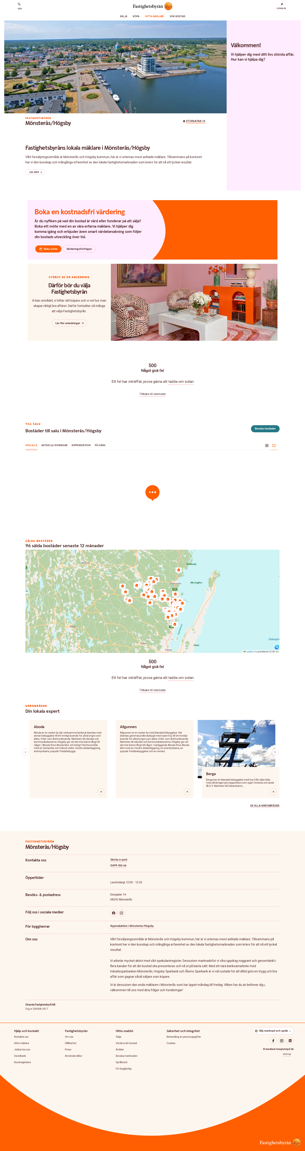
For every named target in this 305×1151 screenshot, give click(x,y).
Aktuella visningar (54, 445)
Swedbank (20, 1055)
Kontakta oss (21, 1036)
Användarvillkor (73, 1055)
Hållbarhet (70, 1043)
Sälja (123, 16)
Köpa (136, 16)
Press (68, 1049)
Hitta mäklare (154, 16)
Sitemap (287, 1054)
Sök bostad (177, 16)
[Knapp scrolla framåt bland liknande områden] (275, 752)
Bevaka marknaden (126, 1055)
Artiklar (120, 1049)
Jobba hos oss (22, 1049)
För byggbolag (123, 1068)
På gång (100, 445)
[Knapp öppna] (100, 791)
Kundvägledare (22, 1062)
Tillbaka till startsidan (152, 394)
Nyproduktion (81, 445)
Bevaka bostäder (265, 429)
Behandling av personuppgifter (184, 1036)
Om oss (69, 1036)
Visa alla (31, 445)
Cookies (171, 1043)
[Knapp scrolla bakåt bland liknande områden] (25, 752)
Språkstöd (121, 1062)
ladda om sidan (181, 381)
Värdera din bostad (126, 1043)
